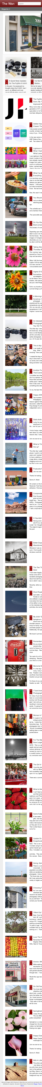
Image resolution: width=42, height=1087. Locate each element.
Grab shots (37, 419)
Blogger (36, 1084)
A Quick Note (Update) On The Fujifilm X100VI (18, 82)
